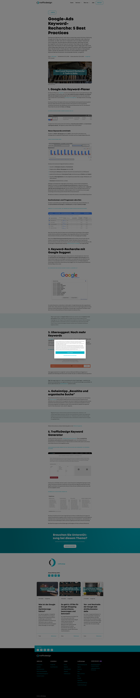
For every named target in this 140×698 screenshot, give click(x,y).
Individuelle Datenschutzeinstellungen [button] (70, 355)
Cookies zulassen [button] (70, 352)
